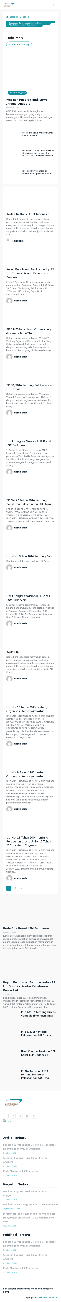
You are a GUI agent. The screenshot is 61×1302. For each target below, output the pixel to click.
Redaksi (18, 240)
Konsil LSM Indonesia (47, 1297)
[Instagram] (13, 1116)
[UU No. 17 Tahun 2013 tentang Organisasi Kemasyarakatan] (30, 693)
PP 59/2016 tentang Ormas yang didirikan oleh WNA (28, 331)
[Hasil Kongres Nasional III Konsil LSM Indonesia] (30, 427)
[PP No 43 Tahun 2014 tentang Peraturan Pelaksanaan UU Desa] (30, 486)
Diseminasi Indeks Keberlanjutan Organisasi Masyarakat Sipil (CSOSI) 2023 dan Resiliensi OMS (38, 153)
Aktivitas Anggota (17, 92)
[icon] (7, 17)
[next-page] (21, 888)
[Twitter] (27, 1116)
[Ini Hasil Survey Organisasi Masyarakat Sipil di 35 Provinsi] (13, 172)
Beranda (14, 17)
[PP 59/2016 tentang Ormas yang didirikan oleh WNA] (30, 315)
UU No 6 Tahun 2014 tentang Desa (29, 556)
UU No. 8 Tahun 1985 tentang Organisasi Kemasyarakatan (26, 774)
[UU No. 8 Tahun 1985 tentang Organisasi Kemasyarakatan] (30, 758)
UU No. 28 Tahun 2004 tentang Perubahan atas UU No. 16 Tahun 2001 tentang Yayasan (28, 841)
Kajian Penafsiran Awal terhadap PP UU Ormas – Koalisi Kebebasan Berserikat (30, 273)
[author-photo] (9, 241)
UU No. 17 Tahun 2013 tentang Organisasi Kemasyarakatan (26, 709)
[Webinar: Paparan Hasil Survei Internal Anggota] (30, 76)
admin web (20, 300)
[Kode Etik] (30, 638)
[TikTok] (20, 1116)
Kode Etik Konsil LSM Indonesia (27, 214)
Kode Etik (12, 652)
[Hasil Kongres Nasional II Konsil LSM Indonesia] (30, 582)
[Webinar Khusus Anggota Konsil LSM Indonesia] (13, 134)
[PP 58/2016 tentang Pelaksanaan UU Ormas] (30, 371)
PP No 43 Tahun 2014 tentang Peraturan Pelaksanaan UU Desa (35, 1074)
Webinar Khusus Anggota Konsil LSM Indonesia (30, 1204)
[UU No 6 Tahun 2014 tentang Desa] (30, 542)
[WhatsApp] (34, 1116)
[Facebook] (6, 1116)
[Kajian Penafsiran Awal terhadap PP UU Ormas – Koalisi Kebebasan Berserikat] (30, 255)
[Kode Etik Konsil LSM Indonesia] (30, 200)
